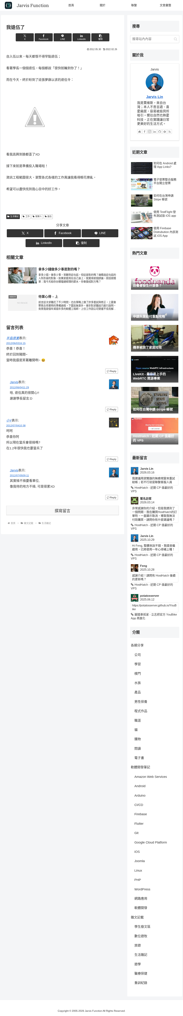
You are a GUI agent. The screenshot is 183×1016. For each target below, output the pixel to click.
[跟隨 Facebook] (144, 131)
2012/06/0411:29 (19, 387)
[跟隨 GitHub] (159, 131)
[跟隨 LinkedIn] (154, 131)
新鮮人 (38, 216)
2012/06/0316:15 (16, 343)
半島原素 (12, 338)
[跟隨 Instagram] (149, 131)
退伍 (49, 216)
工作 (27, 216)
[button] (100, 37)
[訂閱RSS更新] (169, 131)
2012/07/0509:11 (19, 475)
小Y (9, 420)
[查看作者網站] (139, 131)
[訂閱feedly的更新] (164, 131)
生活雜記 (14, 216)
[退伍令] (34, 117)
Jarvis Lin (154, 97)
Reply (113, 371)
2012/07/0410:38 (16, 425)
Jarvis (14, 382)
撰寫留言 (62, 511)
